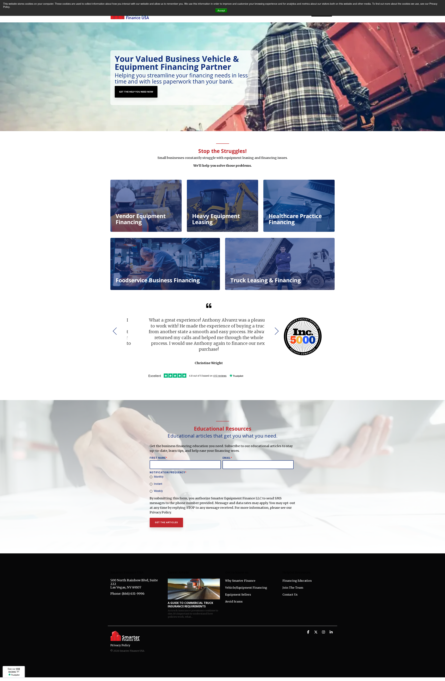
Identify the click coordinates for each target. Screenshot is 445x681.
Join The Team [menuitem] (292, 587)
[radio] (222, 477)
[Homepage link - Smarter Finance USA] (125, 640)
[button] (309, 632)
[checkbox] (222, 484)
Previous (116, 331)
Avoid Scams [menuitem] (234, 601)
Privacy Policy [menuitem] (120, 645)
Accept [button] (221, 10)
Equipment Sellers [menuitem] (238, 594)
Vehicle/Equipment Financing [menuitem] (246, 587)
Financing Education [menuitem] (297, 580)
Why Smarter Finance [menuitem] (240, 580)
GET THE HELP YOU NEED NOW (136, 91)
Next (275, 331)
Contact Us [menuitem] (290, 594)
